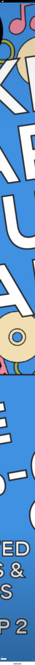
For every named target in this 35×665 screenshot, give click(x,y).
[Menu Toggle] (33, 1)
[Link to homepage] (2, 1)
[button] (33, 660)
